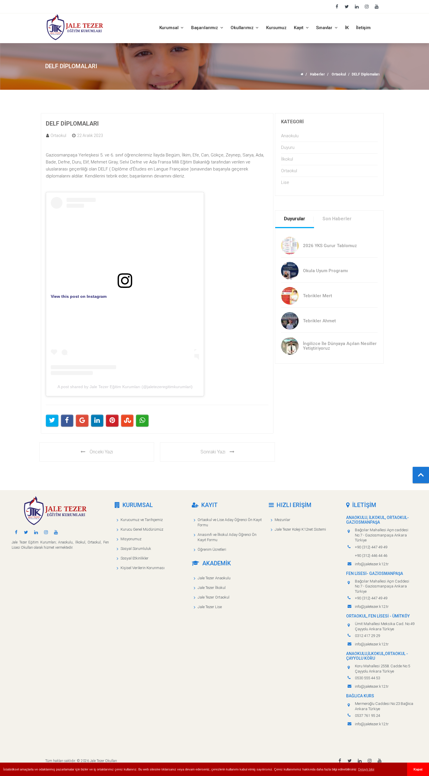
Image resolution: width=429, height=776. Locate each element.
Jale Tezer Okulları (103, 761)
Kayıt (299, 27)
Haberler (317, 74)
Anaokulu (290, 135)
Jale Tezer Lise (210, 607)
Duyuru (287, 147)
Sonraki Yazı (212, 452)
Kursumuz (276, 27)
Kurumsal (169, 27)
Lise (285, 182)
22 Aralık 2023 (90, 135)
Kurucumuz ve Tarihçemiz (142, 520)
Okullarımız (242, 27)
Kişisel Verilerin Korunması (143, 568)
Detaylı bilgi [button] (366, 769)
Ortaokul (339, 74)
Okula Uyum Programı (325, 270)
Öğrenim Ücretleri (212, 549)
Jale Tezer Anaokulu (214, 578)
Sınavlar (325, 27)
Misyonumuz (131, 539)
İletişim (363, 27)
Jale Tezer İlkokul (212, 587)
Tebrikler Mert (317, 295)
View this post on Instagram (79, 296)
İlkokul (287, 159)
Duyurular (294, 218)
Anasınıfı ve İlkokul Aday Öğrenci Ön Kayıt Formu (227, 537)
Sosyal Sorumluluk (136, 548)
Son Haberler (337, 218)
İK (347, 27)
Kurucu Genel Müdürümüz (142, 529)
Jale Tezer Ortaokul (213, 597)
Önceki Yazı (101, 452)
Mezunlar (282, 520)
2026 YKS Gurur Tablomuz (330, 245)
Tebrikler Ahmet (319, 320)
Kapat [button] (418, 769)
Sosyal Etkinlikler (135, 558)
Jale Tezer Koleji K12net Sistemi (300, 529)
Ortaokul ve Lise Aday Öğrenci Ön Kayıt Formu (230, 522)
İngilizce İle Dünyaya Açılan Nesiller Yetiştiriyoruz (340, 346)
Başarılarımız (205, 27)
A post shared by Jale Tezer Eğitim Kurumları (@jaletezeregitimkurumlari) (125, 386)
